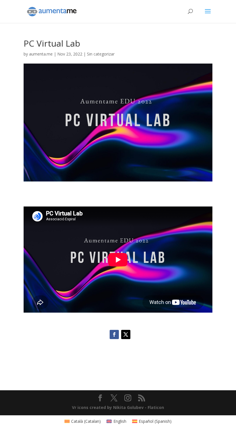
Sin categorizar (101, 54)
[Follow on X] (125, 334)
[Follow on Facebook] (114, 334)
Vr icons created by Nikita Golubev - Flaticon (118, 407)
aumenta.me (41, 54)
